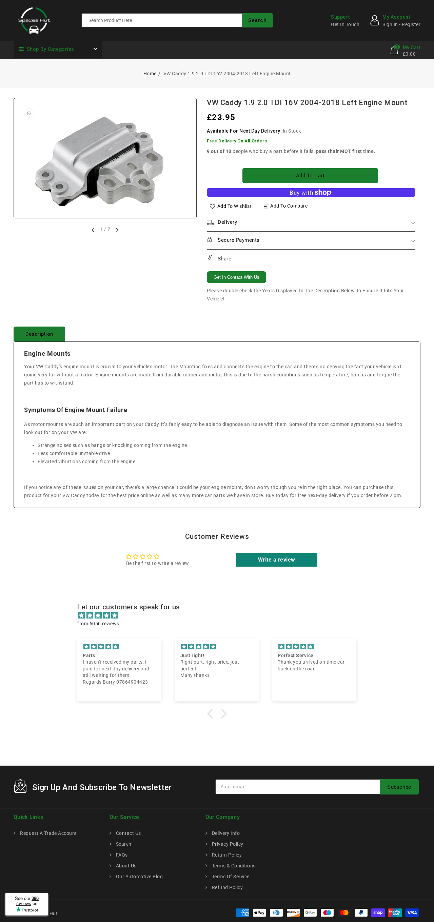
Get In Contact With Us (236, 277)
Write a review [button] (276, 559)
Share (223, 259)
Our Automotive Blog (139, 876)
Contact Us (128, 833)
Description (39, 334)
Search (123, 844)
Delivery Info (225, 833)
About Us (126, 865)
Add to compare (289, 206)
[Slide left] (93, 230)
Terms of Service (230, 876)
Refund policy (227, 887)
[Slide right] (117, 230)
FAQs (121, 855)
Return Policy (226, 855)
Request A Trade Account (48, 833)
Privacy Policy (227, 844)
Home (150, 73)
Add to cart (310, 176)
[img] (220, 615)
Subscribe (399, 787)
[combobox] (177, 20)
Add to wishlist (234, 206)
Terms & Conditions (233, 865)
